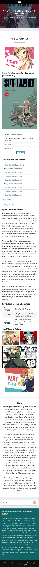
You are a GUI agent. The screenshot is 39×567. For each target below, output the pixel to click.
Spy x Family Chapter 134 (14, 187)
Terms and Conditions (17, 565)
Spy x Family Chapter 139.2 (14, 165)
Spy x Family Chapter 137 (14, 176)
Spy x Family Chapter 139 (14, 169)
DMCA (27, 565)
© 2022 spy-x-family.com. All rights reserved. (14, 563)
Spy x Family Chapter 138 (14, 172)
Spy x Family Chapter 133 (14, 191)
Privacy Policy (33, 563)
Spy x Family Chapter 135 (14, 184)
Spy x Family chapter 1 (12, 205)
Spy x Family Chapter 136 (14, 180)
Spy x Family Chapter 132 (14, 195)
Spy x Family (8, 73)
